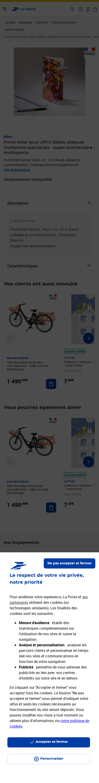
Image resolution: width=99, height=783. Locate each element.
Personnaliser (51, 758)
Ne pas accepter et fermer (69, 563)
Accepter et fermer (52, 742)
